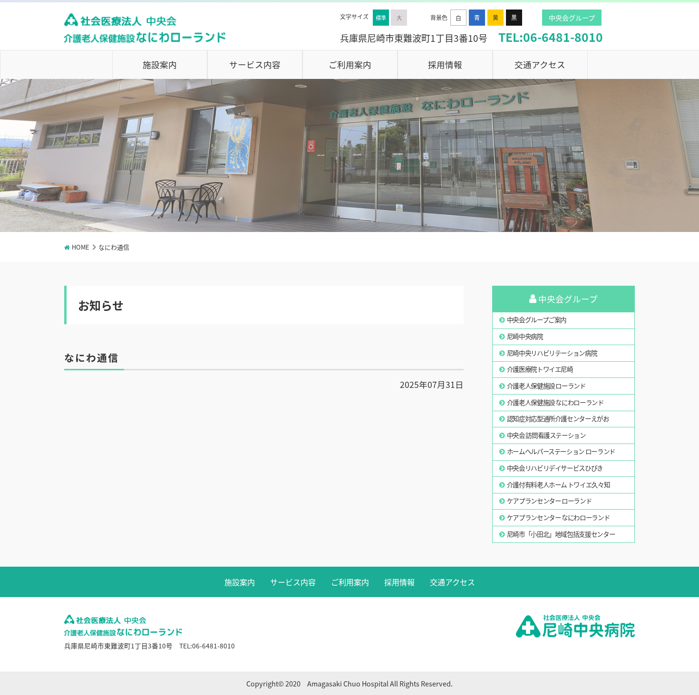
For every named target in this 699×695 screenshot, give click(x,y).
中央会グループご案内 (536, 319)
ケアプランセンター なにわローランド (558, 517)
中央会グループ (572, 17)
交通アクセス (540, 64)
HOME (80, 246)
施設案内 (160, 64)
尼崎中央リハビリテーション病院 (552, 352)
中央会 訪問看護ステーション (546, 435)
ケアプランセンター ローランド (549, 500)
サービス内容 (255, 64)
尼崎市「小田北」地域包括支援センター (561, 534)
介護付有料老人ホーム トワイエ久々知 (558, 484)
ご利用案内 (350, 64)
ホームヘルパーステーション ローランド (561, 451)
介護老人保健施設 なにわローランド (555, 402)
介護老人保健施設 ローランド (546, 385)
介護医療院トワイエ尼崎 (540, 369)
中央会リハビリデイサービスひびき (555, 468)
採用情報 (445, 64)
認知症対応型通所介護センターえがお (558, 418)
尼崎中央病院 (525, 336)
